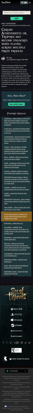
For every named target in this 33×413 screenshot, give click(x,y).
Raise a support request (16, 104)
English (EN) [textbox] (14, 371)
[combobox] (16, 12)
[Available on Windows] (16, 320)
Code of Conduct (17, 408)
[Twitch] (11, 342)
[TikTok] (25, 342)
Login (25, 3)
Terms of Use (23, 406)
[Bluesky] (29, 342)
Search (16, 18)
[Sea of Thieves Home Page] (10, 2)
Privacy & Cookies (6, 408)
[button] (16, 371)
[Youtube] (16, 342)
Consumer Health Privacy (16, 410)
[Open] (30, 3)
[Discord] (21, 342)
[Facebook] (3, 342)
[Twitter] (7, 342)
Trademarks (26, 408)
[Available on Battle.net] (16, 337)
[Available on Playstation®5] (16, 315)
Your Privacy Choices (13, 406)
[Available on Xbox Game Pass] (16, 331)
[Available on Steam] (16, 326)
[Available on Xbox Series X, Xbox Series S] (16, 309)
